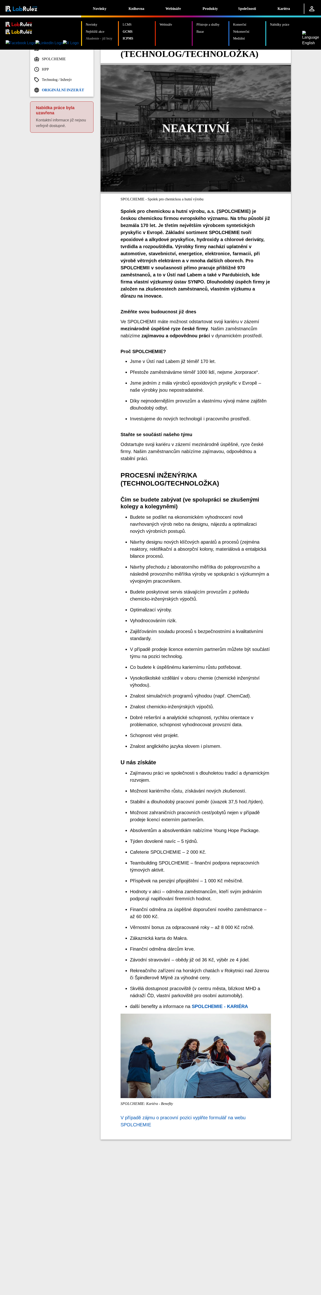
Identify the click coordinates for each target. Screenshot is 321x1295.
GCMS (128, 31)
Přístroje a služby (207, 24)
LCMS (127, 24)
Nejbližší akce (95, 31)
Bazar (200, 31)
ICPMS (128, 38)
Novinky (99, 9)
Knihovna (136, 9)
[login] (311, 8)
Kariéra (284, 9)
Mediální (239, 38)
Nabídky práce (279, 24)
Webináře (173, 9)
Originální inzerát (63, 90)
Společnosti (247, 9)
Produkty (210, 9)
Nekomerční (241, 31)
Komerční (239, 24)
